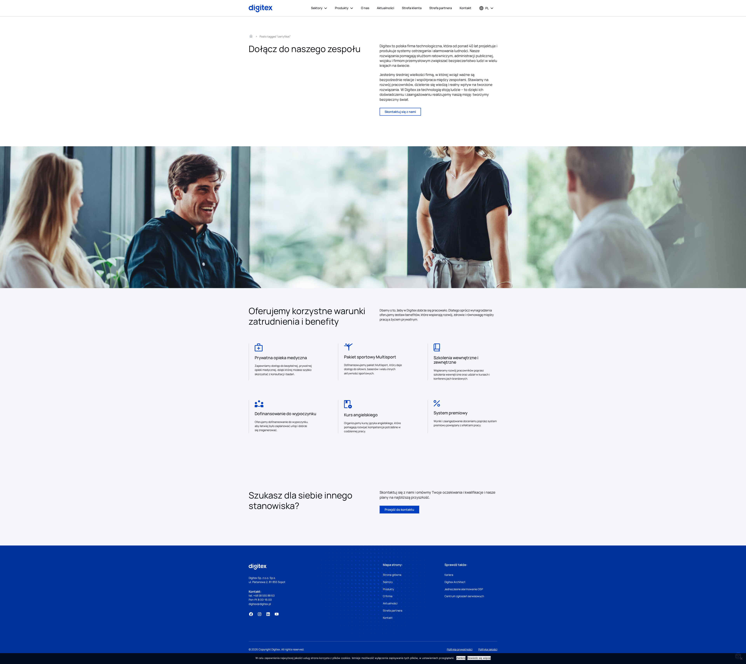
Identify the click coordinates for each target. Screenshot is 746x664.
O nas (365, 8)
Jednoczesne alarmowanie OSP (463, 589)
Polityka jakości (487, 649)
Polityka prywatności (459, 649)
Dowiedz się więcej (479, 658)
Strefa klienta (412, 8)
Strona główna (392, 575)
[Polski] (484, 8)
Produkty (342, 8)
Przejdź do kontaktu (399, 509)
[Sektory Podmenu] (325, 8)
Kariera (448, 575)
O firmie (387, 596)
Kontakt (465, 8)
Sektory (316, 8)
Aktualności (385, 8)
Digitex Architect (454, 582)
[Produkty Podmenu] (351, 8)
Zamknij (460, 658)
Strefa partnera (440, 8)
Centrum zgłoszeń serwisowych (464, 596)
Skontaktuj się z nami (400, 112)
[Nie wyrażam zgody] (741, 659)
